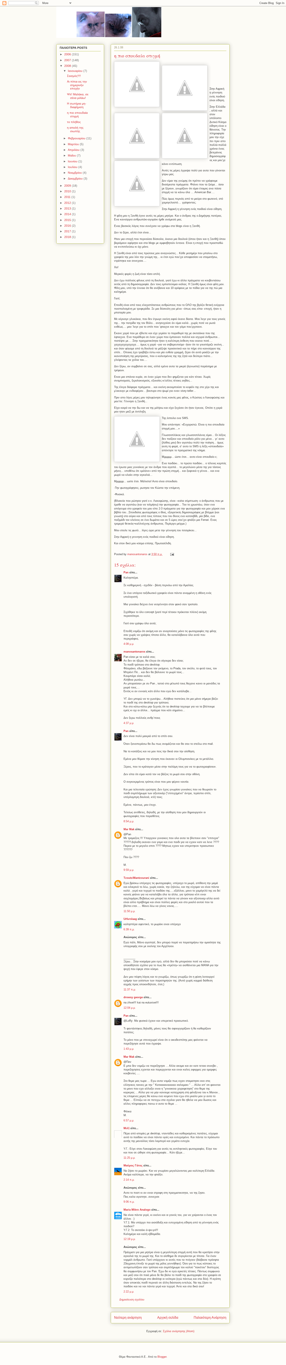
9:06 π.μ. (129, 1201)
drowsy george (133, 997)
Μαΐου (72, 155)
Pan (126, 572)
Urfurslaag (130, 918)
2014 (68, 214)
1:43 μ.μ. (129, 1048)
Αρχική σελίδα (167, 1317)
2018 (68, 237)
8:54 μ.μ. (129, 821)
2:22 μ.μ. (129, 1291)
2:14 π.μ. (129, 1179)
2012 (68, 202)
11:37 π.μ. (130, 989)
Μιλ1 (127, 1128)
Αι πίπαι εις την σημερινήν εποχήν (77, 85)
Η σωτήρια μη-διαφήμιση (76, 105)
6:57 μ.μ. (129, 1120)
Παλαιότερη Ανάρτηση (210, 1317)
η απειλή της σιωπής (75, 129)
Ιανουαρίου (75, 70)
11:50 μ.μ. (129, 911)
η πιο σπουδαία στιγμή (77, 114)
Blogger (161, 1356)
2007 (68, 60)
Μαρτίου (74, 144)
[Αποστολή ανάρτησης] (172, 554)
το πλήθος (74, 122)
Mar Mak (129, 829)
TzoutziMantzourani (136, 877)
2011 (67, 197)
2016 (68, 225)
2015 (68, 220)
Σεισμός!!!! (74, 76)
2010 (68, 191)
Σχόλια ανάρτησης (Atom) (178, 1331)
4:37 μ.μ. (129, 723)
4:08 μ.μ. (129, 643)
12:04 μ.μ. (130, 1007)
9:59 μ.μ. (129, 869)
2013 (68, 208)
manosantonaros (134, 651)
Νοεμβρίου (75, 172)
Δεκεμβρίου (76, 178)
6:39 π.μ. (129, 929)
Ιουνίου (73, 161)
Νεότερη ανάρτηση (128, 1317)
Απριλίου (74, 149)
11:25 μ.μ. (129, 1157)
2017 (68, 231)
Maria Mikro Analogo (137, 1209)
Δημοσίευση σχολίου (131, 1299)
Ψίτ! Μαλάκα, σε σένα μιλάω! (77, 96)
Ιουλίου (73, 167)
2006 (68, 54)
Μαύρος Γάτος (133, 1165)
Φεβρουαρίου (77, 138)
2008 (68, 65)
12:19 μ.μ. (130, 1239)
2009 (68, 185)
